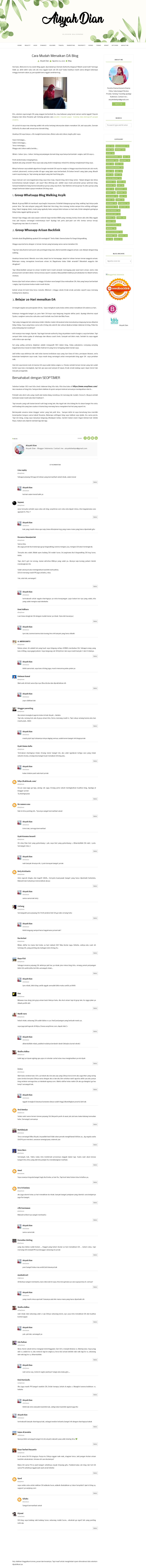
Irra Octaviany (24, 1188)
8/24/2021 (21, 1481)
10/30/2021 (21, 1516)
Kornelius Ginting (25, 1240)
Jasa (121, 196)
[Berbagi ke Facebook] (85, 438)
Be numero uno (24, 804)
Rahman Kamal (24, 676)
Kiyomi (20, 1513)
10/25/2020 (21, 1383)
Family (120, 181)
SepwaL (21, 502)
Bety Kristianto (24, 871)
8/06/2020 (21, 874)
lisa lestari (22, 938)
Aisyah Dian (27, 488)
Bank (108, 164)
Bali (125, 156)
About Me (118, 104)
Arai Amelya (23, 1110)
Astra (109, 153)
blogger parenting (25, 708)
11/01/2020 (26, 490)
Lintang (21, 906)
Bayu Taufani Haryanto (27, 1450)
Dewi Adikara (23, 610)
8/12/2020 (21, 1153)
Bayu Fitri (22, 959)
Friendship (119, 189)
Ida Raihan (22, 1342)
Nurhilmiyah (23, 1130)
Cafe (108, 174)
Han (19, 994)
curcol (121, 235)
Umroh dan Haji (112, 224)
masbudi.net (23, 1275)
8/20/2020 (21, 1173)
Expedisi (109, 181)
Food (108, 189)
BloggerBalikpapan (113, 167)
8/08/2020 (21, 1112)
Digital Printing (112, 178)
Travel (109, 221)
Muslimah (110, 203)
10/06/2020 (21, 1310)
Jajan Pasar (110, 196)
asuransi (110, 235)
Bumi (117, 171)
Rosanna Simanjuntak (27, 537)
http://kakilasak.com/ (27, 781)
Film (118, 185)
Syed (20, 1479)
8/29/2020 (21, 1211)
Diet (116, 174)
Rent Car (123, 206)
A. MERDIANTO (24, 642)
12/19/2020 (21, 1435)
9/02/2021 (26, 1502)
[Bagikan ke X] (88, 438)
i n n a (20, 1069)
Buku (108, 171)
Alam (108, 149)
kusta (117, 239)
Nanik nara (22, 1014)
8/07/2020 (21, 1072)
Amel (20, 1171)
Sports (109, 217)
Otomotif (122, 203)
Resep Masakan (112, 210)
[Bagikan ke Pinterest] (92, 438)
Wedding (109, 228)
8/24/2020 (21, 1191)
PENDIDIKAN (110, 206)
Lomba (118, 199)
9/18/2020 (21, 1278)
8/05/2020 (21, 711)
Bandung (123, 160)
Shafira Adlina (23, 1052)
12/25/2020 (21, 1452)
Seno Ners (22, 1150)
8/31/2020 (21, 1243)
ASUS (108, 146)
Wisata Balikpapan (113, 232)
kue (108, 239)
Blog (70, 61)
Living (109, 199)
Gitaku (25, 1499)
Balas (95, 482)
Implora (120, 192)
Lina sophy (22, 470)
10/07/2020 (21, 1345)
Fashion (109, 185)
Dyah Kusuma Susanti (26, 837)
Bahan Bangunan (112, 156)
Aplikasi (118, 149)
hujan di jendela (24, 1432)
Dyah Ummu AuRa (25, 746)
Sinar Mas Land (112, 214)
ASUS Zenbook (120, 146)
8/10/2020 (21, 1133)
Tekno (119, 217)
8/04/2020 (21, 473)
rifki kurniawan (24, 1208)
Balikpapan (110, 160)
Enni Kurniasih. (24, 1380)
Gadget (109, 192)
